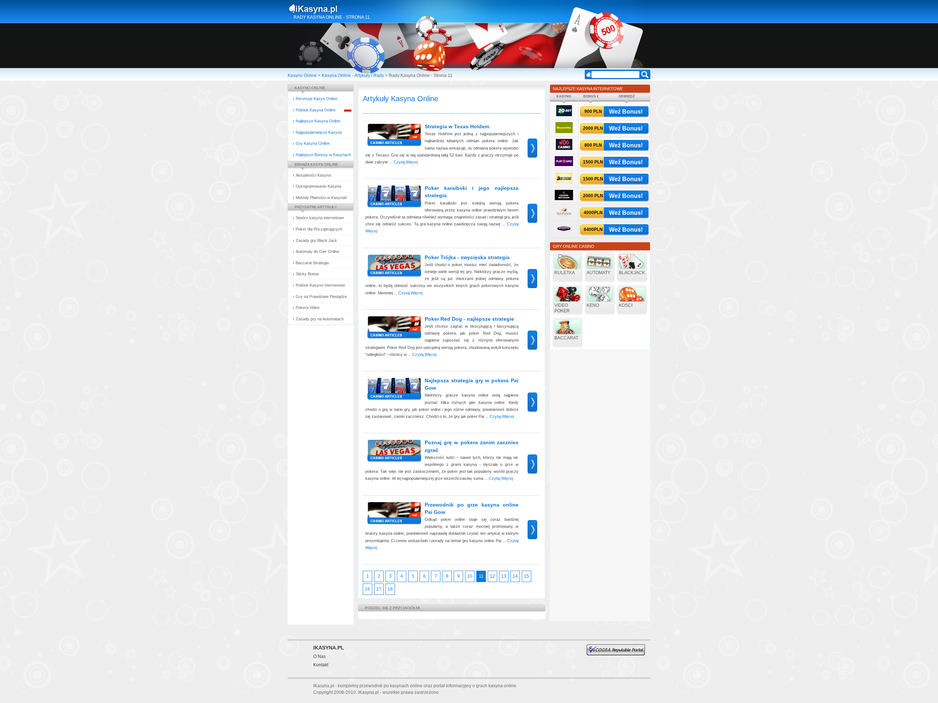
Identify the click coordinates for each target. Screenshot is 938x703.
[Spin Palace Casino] (563, 216)
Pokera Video (308, 307)
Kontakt (320, 664)
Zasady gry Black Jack (316, 240)
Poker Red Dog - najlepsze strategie (469, 319)
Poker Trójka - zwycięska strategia (467, 257)
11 (481, 576)
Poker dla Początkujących (319, 229)
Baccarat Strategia (312, 263)
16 (367, 589)
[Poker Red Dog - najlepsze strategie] (393, 329)
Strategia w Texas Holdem (457, 126)
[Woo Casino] (564, 149)
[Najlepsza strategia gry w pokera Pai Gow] (393, 391)
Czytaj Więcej (406, 162)
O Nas (319, 656)
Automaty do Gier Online (317, 251)
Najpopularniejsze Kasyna (319, 132)
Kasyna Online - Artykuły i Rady (353, 75)
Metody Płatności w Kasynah (321, 197)
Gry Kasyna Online (313, 143)
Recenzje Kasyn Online (316, 98)
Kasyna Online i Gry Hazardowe (342, 9)
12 (492, 576)
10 (469, 576)
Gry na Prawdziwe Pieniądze (321, 296)
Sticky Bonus (307, 274)
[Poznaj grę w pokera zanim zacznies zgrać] (393, 453)
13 (503, 576)
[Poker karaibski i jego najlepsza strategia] (393, 198)
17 (378, 589)
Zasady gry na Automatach (320, 319)
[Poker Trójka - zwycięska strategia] (393, 267)
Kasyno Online (302, 75)
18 (390, 589)
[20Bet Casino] (564, 115)
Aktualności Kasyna (313, 175)
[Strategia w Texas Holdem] (393, 137)
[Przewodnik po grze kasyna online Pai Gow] (393, 515)
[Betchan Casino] (564, 199)
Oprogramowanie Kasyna (318, 186)
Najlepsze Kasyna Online (318, 121)
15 (526, 576)
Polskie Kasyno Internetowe (320, 285)
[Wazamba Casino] (564, 132)
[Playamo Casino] (564, 165)
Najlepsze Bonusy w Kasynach (323, 154)
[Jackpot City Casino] (564, 233)
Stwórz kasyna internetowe (320, 218)
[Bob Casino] (564, 182)
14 (515, 576)
